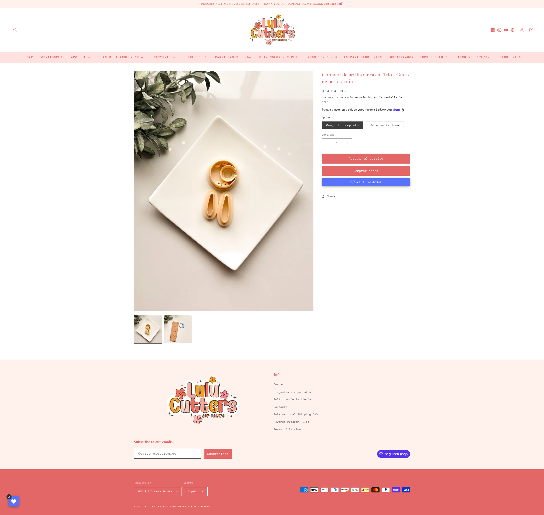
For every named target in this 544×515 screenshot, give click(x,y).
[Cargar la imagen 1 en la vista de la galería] (148, 329)
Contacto (280, 406)
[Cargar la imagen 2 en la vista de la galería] (178, 329)
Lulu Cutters (152, 506)
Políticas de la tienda (292, 399)
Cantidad (328, 134)
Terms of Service (287, 429)
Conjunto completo (342, 125)
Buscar (279, 384)
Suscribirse (217, 453)
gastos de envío (341, 97)
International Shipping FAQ (296, 414)
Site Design (173, 506)
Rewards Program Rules (291, 421)
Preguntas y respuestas (292, 392)
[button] (15, 30)
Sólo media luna (385, 125)
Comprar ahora (366, 171)
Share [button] (331, 196)
